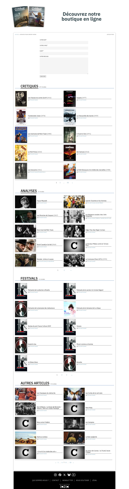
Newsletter (67, 480)
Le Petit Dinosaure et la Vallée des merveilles (93, 170)
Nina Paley (89, 408)
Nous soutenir (82, 480)
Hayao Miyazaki (42, 201)
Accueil (17, 34)
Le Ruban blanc (33, 362)
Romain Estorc (42, 172)
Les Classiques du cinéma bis (46, 393)
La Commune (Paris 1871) (96, 259)
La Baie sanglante (91, 437)
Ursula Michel (50, 261)
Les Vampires (90, 422)
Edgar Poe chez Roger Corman (95, 230)
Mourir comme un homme (85, 344)
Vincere (79, 326)
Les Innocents (35, 170)
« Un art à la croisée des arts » (46, 451)
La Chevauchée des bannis (87, 116)
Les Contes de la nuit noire (94, 393)
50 (68, 182)
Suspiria (81, 98)
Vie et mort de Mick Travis (45, 230)
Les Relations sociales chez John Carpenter (96, 215)
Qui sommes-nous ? (40, 480)
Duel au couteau (42, 437)
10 (70, 462)
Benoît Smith (108, 218)
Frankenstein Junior (36, 116)
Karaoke (79, 362)
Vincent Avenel (34, 100)
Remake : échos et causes (45, 259)
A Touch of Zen (84, 134)
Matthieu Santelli (100, 218)
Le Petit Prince (35, 152)
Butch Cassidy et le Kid (46, 244)
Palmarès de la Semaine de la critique (89, 308)
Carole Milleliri (99, 203)
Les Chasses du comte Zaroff (39, 98)
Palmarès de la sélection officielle (39, 290)
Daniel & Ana (32, 344)
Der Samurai (83, 152)
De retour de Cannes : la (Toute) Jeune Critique (98, 451)
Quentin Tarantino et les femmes (96, 201)
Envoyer (42, 76)
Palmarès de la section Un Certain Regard (90, 290)
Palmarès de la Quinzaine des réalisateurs (41, 308)
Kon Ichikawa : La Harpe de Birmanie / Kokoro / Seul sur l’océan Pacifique (49, 407)
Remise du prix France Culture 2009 (39, 326)
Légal (94, 480)
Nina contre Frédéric (43, 422)
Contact (55, 480)
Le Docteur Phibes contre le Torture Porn (97, 244)
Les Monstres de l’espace (47, 215)
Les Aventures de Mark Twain (39, 134)
